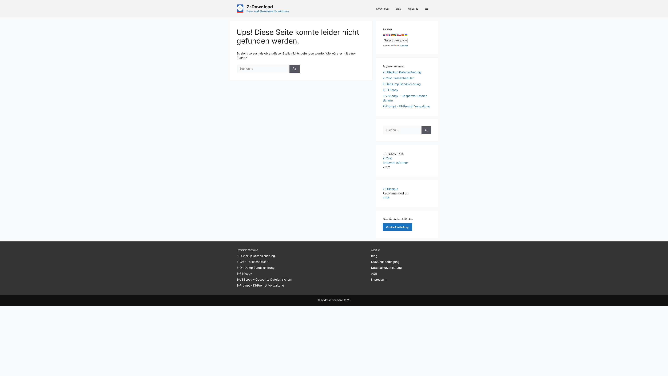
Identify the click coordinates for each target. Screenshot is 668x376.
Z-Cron (387, 158)
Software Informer (395, 162)
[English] (387, 35)
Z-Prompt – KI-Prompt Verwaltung (406, 106)
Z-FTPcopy (390, 90)
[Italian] (396, 35)
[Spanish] (402, 35)
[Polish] (399, 35)
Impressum (378, 279)
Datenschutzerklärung (386, 267)
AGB (374, 273)
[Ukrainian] (406, 35)
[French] (390, 35)
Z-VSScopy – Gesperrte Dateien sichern (264, 279)
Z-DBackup (390, 189)
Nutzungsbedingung (385, 262)
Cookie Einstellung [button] (397, 227)
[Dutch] (384, 35)
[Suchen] (294, 69)
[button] (426, 8)
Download (382, 8)
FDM (386, 198)
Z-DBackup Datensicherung (402, 72)
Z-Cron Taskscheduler (398, 78)
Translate (404, 45)
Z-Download (259, 6)
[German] (393, 35)
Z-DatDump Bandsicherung (402, 84)
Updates (413, 8)
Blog (398, 8)
